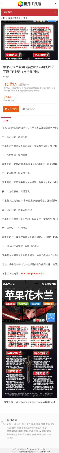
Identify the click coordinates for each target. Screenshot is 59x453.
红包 (48, 424)
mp (40, 431)
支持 (24, 434)
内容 (49, 431)
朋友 (9, 427)
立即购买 (12, 108)
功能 (9, 424)
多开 (28, 424)
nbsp (49, 434)
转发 (19, 424)
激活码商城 (45, 452)
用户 (24, 424)
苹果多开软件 (14, 18)
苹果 (33, 424)
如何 (34, 434)
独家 (44, 431)
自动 (19, 427)
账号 (29, 434)
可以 (53, 424)
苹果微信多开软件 (15, 431)
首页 (3, 18)
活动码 (10, 438)
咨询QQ (30, 108)
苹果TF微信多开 (14, 434)
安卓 (14, 427)
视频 (26, 431)
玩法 (39, 434)
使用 (44, 434)
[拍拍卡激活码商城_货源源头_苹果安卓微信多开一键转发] (29, 6)
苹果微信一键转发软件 (32, 427)
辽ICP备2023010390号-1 (36, 449)
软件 (38, 424)
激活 (45, 427)
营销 (36, 431)
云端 (43, 424)
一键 (14, 424)
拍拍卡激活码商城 (26, 452)
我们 (31, 431)
